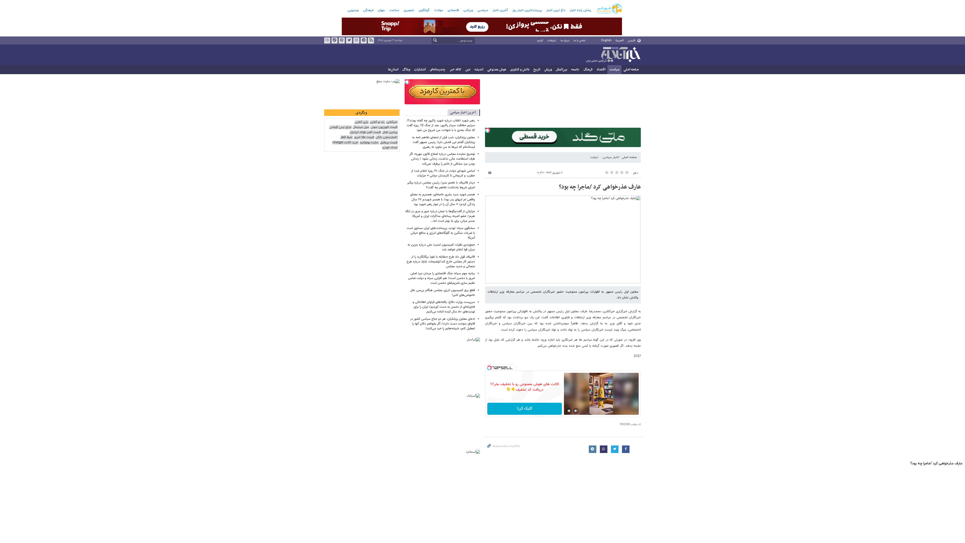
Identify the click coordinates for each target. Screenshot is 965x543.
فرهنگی (368, 10)
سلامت (394, 10)
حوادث (438, 10)
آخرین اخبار (500, 10)
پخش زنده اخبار (580, 10)
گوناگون (424, 10)
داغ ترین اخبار (555, 10)
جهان (381, 10)
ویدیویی (353, 10)
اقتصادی (453, 10)
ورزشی (468, 10)
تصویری (409, 10)
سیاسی (482, 10)
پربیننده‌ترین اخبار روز (527, 10)
